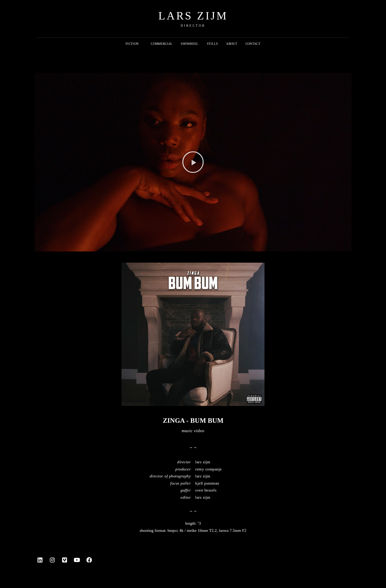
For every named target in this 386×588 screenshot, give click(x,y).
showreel (189, 43)
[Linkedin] (40, 559)
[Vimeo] (64, 559)
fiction (132, 43)
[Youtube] (76, 559)
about (231, 43)
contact (252, 43)
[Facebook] (89, 559)
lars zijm (193, 15)
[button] (193, 162)
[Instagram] (52, 559)
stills (212, 43)
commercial (161, 43)
